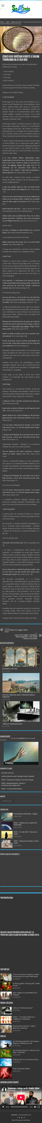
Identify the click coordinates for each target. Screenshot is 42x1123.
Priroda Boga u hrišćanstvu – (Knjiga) (25, 814)
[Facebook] (17, 1117)
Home (2, 22)
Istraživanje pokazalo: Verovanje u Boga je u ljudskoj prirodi (26, 1042)
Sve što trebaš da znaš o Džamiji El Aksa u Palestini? (17, 776)
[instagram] (24, 1117)
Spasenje (14, 1115)
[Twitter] (20, 1117)
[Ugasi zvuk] (35, 1107)
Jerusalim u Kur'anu (9, 669)
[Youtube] (22, 1117)
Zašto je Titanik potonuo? (12, 724)
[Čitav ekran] (39, 1107)
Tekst (7, 22)
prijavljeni (22, 738)
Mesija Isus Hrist (16, 22)
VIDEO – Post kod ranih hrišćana (11, 789)
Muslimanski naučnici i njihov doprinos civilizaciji (24, 1027)
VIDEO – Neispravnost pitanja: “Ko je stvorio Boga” (17, 780)
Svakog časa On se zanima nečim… (26, 1060)
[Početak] (3, 1107)
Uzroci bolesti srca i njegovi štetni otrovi (16, 630)
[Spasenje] (21, 9)
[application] (21, 1097)
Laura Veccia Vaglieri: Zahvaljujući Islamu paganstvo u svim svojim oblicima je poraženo (26, 636)
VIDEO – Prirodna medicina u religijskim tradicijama (24, 1018)
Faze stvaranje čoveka (21, 1069)
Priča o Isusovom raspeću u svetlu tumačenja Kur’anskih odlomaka (26, 975)
